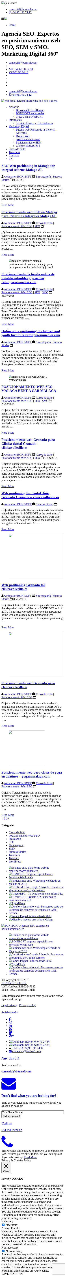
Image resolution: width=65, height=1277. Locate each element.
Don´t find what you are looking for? (28, 1095)
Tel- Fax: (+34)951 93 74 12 (27, 1048)
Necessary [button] (7, 1221)
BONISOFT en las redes (30, 113)
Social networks (9, 1012)
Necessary (12, 1224)
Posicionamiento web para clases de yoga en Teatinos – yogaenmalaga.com (31, 774)
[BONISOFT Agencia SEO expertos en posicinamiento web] (36, 900)
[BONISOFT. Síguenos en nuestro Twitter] (10, 1032)
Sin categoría (43, 176)
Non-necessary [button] (9, 1247)
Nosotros (14, 106)
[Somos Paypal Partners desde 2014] (30, 916)
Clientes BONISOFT (28, 145)
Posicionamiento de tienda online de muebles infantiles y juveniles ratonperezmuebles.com (27, 278)
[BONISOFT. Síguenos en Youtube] (10, 1028)
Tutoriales (14, 152)
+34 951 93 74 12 (21, 12)
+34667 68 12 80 (22, 69)
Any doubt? (10, 1058)
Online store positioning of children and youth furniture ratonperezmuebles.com (30, 333)
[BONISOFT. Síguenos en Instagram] (10, 1022)
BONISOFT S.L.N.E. (14, 983)
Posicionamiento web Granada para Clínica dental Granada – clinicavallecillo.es (28, 443)
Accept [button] (19, 1157)
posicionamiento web (28, 139)
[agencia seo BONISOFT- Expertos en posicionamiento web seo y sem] (29, 100)
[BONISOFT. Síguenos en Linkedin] (10, 1025)
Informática (15, 119)
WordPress (15, 861)
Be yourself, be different (30, 110)
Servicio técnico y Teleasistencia (34, 123)
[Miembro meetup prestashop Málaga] (31, 919)
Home (12, 24)
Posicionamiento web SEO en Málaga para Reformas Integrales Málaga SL (29, 214)
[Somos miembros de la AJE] (17, 903)
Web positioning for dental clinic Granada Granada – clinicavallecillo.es (30, 495)
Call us (6, 1123)
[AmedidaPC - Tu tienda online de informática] (36, 893)
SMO (45, 292)
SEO (37, 226)
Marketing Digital (19, 126)
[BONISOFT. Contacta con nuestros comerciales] (7, 1146)
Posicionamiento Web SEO (16, 226)
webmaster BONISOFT (18, 176)
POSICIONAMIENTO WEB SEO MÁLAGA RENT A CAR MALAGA (28, 389)
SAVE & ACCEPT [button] (12, 1273)
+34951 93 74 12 (18, 72)
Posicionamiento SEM (28, 142)
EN (11, 158)
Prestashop (15, 838)
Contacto (14, 155)
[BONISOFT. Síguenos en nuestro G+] (11, 1035)
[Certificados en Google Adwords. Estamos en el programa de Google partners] (36, 890)
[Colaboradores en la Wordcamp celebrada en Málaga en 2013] (36, 883)
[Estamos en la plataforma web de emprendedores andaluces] (36, 870)
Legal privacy (9, 1005)
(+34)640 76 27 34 (38, 1041)
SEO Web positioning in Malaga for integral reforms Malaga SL (28, 168)
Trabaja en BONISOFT (29, 116)
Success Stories (44, 504)
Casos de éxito (17, 149)
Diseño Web (23, 136)
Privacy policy (27, 1005)
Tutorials (14, 858)
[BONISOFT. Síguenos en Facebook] (10, 1019)
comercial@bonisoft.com (23, 9)
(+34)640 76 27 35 (38, 1044)
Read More (7, 205)
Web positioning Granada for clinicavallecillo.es (23, 587)
